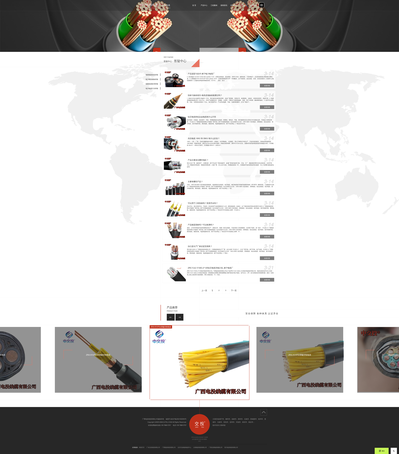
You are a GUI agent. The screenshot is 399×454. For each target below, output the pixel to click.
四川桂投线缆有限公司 (231, 447)
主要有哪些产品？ (195, 181)
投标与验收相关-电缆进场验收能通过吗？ (205, 95)
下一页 (234, 290)
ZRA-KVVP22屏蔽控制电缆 (98, 354)
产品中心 (204, 5)
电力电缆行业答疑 (152, 88)
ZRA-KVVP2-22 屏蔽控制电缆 (299, 354)
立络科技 (222, 425)
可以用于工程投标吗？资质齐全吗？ (203, 203)
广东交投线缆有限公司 (153, 447)
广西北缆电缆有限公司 (215, 447)
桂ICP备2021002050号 (178, 419)
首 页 (194, 5)
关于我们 (243, 5)
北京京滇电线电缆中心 (184, 447)
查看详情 (267, 86)
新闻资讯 (224, 5)
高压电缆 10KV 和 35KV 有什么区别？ (204, 138)
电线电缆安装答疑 (152, 75)
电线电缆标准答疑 (152, 84)
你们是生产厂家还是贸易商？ (200, 246)
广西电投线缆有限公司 (169, 447)
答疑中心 (233, 5)
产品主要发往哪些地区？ (198, 159)
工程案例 (214, 5)
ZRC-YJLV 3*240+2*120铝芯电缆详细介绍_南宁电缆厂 (210, 267)
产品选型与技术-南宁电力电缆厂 (201, 73)
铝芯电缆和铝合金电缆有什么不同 (202, 116)
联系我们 (253, 5)
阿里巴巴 (141, 447)
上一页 (204, 290)
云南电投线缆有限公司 (200, 447)
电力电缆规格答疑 (152, 79)
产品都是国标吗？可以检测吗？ (201, 224)
